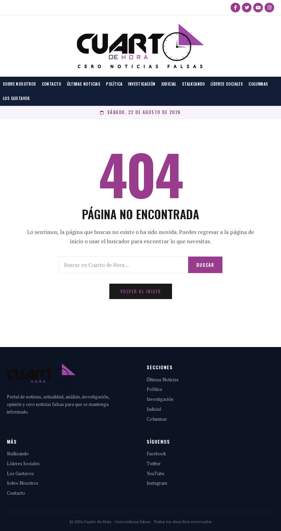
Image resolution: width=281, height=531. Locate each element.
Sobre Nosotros (19, 84)
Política (114, 84)
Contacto (51, 84)
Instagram (157, 483)
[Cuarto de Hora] (140, 46)
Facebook (156, 453)
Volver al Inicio (140, 291)
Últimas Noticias (83, 84)
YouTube (155, 473)
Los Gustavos (16, 98)
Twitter (154, 463)
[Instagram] (269, 7)
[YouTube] (258, 7)
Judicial (168, 84)
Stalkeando (193, 84)
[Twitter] (247, 7)
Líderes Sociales (226, 84)
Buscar (205, 264)
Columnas (258, 84)
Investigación (141, 84)
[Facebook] (235, 7)
